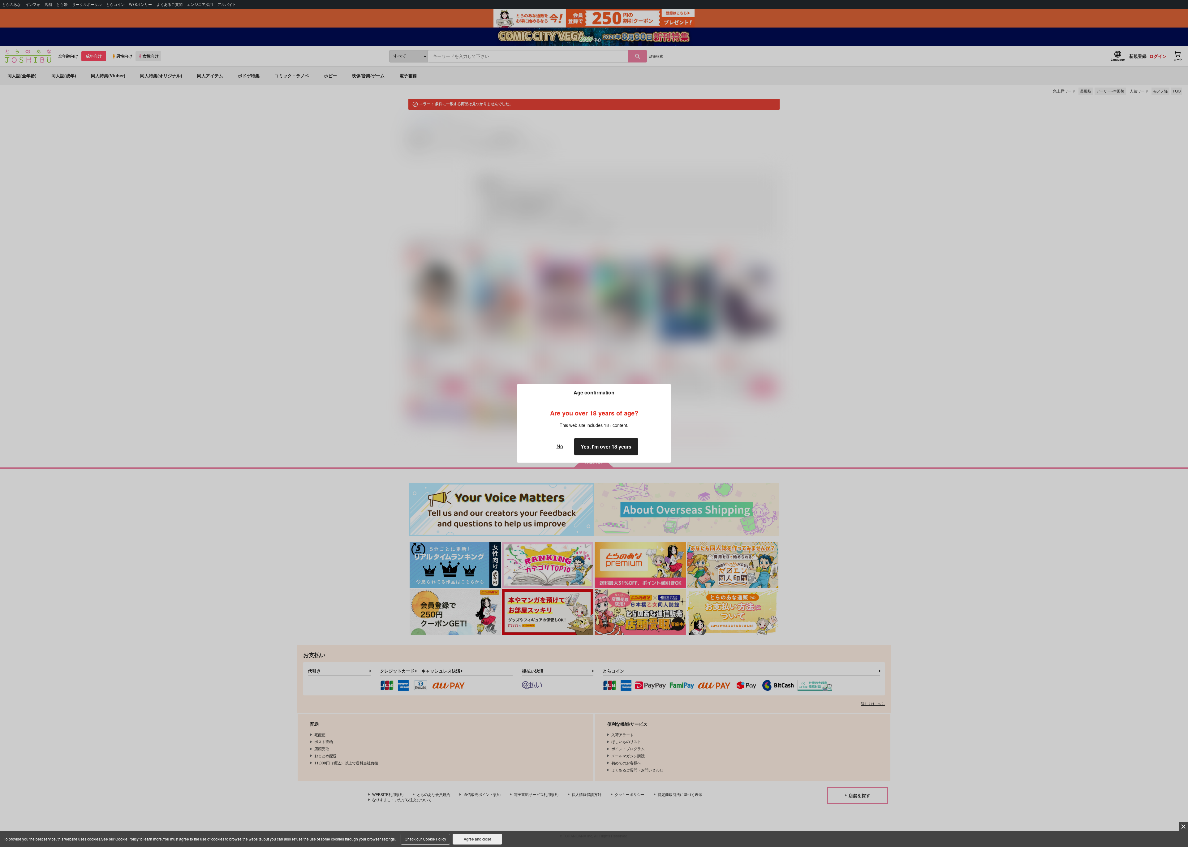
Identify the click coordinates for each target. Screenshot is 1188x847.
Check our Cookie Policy (425, 838)
